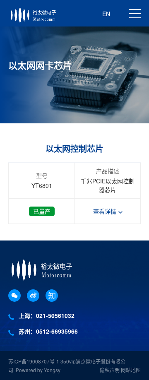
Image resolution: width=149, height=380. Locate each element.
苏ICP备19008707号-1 (34, 361)
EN (106, 14)
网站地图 (131, 369)
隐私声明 (110, 369)
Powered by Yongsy (38, 369)
